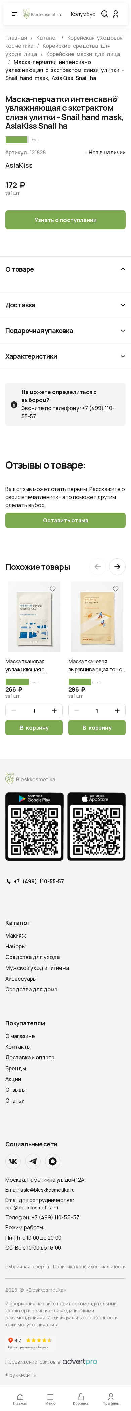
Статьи (15, 1100)
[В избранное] (115, 98)
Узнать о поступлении (66, 220)
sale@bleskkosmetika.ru (47, 1190)
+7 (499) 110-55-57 (39, 882)
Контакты (18, 1046)
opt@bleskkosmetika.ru (31, 1207)
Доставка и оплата (29, 1057)
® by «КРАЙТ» (20, 1375)
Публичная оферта (27, 1266)
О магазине (20, 1036)
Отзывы (15, 1089)
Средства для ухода (32, 957)
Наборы (15, 946)
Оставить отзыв (65, 520)
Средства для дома (31, 989)
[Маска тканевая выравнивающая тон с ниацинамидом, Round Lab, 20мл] (97, 617)
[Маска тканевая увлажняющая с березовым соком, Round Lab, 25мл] (34, 617)
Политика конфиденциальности (89, 1266)
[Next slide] (117, 566)
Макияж (15, 935)
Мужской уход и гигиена (37, 968)
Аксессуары (21, 978)
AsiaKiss (19, 165)
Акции (13, 1079)
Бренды (15, 1068)
